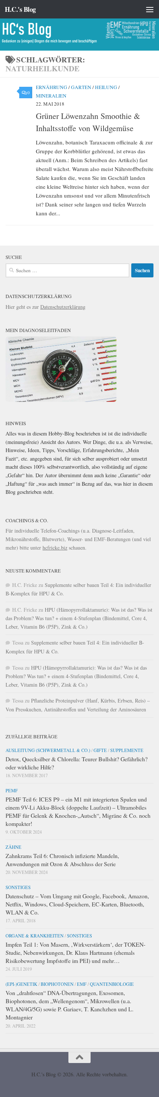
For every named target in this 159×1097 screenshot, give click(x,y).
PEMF (12, 790)
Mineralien (51, 95)
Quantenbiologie (112, 984)
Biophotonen (57, 984)
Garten (81, 87)
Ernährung (51, 87)
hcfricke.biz (55, 547)
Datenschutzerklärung (62, 306)
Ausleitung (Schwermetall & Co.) (48, 750)
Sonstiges (18, 887)
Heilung (106, 87)
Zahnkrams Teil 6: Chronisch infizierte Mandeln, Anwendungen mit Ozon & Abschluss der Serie (62, 860)
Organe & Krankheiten (35, 936)
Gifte (100, 750)
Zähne (13, 847)
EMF (82, 984)
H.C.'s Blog (20, 9)
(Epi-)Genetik (21, 984)
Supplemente (126, 750)
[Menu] (150, 9)
